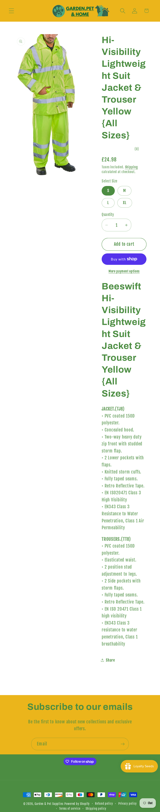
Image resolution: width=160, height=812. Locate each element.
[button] (11, 11)
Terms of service (69, 809)
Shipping (131, 167)
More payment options (124, 271)
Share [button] (110, 660)
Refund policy (104, 804)
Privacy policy (127, 804)
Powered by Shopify (77, 804)
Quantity (108, 214)
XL (125, 202)
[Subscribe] (123, 744)
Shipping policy (96, 809)
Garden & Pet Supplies (49, 804)
